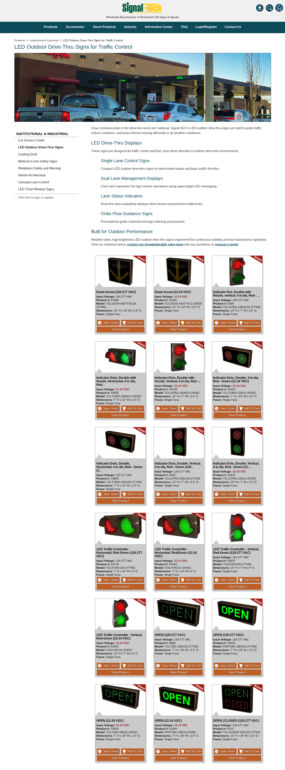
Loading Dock (27, 154)
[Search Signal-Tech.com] (269, 8)
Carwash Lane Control (33, 182)
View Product (120, 329)
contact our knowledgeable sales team (155, 244)
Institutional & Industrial (42, 134)
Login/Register (206, 27)
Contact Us (233, 27)
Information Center (159, 27)
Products (50, 27)
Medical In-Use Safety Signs (37, 161)
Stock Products (104, 27)
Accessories (75, 27)
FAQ (184, 27)
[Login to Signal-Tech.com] (260, 8)
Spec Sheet (110, 322)
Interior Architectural (32, 175)
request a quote (226, 244)
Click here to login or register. (36, 197)
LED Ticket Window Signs (36, 189)
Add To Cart (135, 322)
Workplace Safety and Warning (39, 168)
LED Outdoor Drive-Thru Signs (40, 147)
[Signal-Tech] (142, 7)
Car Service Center (31, 140)
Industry (130, 27)
